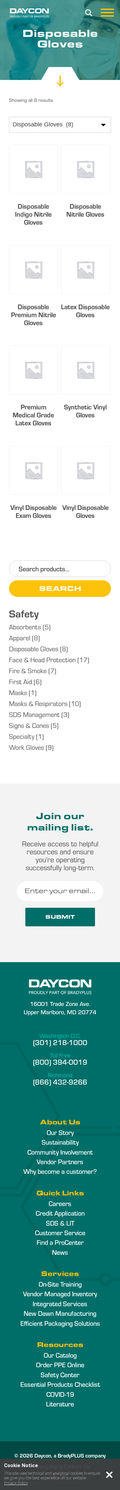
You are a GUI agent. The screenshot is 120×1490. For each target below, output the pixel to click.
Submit (60, 917)
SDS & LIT (60, 1223)
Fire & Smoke (28, 670)
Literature (60, 1403)
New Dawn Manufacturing (60, 1313)
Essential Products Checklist (60, 1384)
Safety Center (60, 1374)
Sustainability (60, 1142)
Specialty (21, 736)
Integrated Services (60, 1303)
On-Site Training (60, 1284)
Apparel (19, 637)
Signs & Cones (29, 725)
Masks (18, 692)
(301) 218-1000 (60, 1042)
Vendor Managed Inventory (60, 1293)
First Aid (20, 681)
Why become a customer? (60, 1171)
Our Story (60, 1132)
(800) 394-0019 (60, 1061)
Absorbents (25, 626)
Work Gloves (26, 747)
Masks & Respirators (38, 703)
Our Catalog (60, 1355)
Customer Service (60, 1232)
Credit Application (60, 1213)
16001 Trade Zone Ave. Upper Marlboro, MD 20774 (60, 1007)
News (60, 1252)
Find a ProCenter (60, 1242)
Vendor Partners (60, 1161)
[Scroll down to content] (60, 74)
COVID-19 (60, 1394)
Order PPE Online (60, 1364)
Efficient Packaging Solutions (60, 1323)
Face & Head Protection (42, 659)
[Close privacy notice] (109, 1474)
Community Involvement (60, 1152)
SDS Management (34, 714)
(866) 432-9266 (60, 1081)
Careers (60, 1203)
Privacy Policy (16, 1483)
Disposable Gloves (33, 648)
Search (60, 588)
